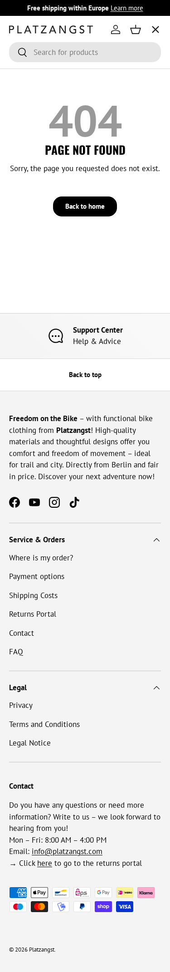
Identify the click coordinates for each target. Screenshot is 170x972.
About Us (32, 129)
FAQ (16, 652)
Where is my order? (41, 558)
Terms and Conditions (44, 724)
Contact (21, 633)
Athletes (31, 95)
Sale (23, 196)
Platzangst (41, 949)
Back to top (85, 374)
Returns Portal (32, 614)
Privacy (21, 705)
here (44, 863)
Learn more (127, 7)
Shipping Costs (33, 595)
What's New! (37, 163)
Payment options (36, 576)
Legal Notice (30, 743)
